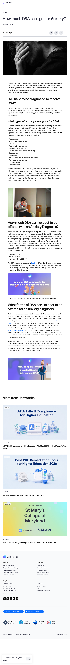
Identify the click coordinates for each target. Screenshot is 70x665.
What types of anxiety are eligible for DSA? (33, 121)
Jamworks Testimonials (9, 574)
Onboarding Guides (8, 565)
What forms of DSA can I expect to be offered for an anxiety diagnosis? (35, 307)
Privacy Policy (7, 586)
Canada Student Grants (9, 570)
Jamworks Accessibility (43, 590)
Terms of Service (8, 583)
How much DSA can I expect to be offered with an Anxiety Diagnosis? (33, 224)
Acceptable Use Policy (9, 588)
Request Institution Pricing (10, 567)
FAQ (38, 588)
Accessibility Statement (9, 590)
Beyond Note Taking (43, 572)
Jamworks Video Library (44, 567)
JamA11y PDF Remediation (10, 572)
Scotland (34, 263)
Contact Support (41, 586)
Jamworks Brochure (42, 574)
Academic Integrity (42, 570)
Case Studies (40, 565)
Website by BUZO (62, 634)
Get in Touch (40, 583)
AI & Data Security (8, 593)
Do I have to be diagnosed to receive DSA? (34, 101)
